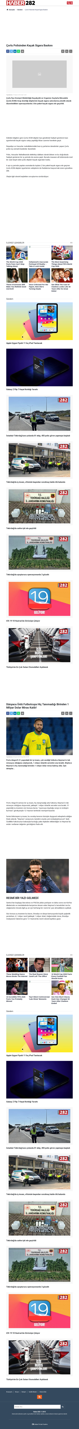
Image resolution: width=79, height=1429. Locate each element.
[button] (62, 51)
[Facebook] (7, 51)
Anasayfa (12, 9)
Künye (17, 1392)
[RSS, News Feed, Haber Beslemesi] (39, 1397)
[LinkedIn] (14, 51)
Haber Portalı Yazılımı (41, 1424)
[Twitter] (11, 51)
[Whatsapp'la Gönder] (18, 51)
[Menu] (71, 3)
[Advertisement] (39, 27)
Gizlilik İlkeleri (33, 1392)
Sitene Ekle (43, 1392)
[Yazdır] (22, 51)
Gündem (20, 9)
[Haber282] (20, 3)
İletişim (24, 1392)
